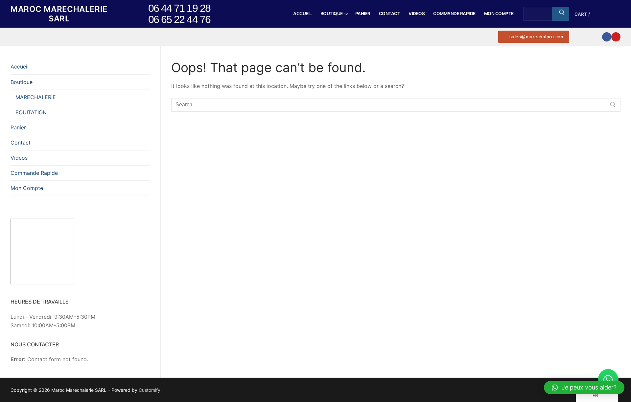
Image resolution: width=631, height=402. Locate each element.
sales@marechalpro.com (536, 36)
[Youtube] (615, 36)
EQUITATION (31, 112)
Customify (149, 390)
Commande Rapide (34, 173)
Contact (21, 142)
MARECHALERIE (35, 97)
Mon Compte (27, 188)
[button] (584, 387)
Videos (19, 157)
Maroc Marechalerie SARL (59, 13)
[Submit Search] (560, 14)
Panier (18, 127)
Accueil (20, 66)
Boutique (22, 82)
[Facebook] (606, 36)
